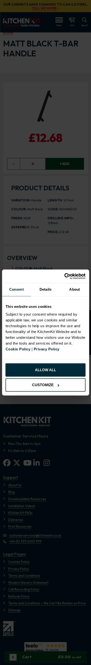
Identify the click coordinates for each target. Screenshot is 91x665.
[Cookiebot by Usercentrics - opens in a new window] (64, 276)
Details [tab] (45, 290)
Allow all (45, 370)
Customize (43, 385)
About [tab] (74, 290)
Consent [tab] (16, 290)
